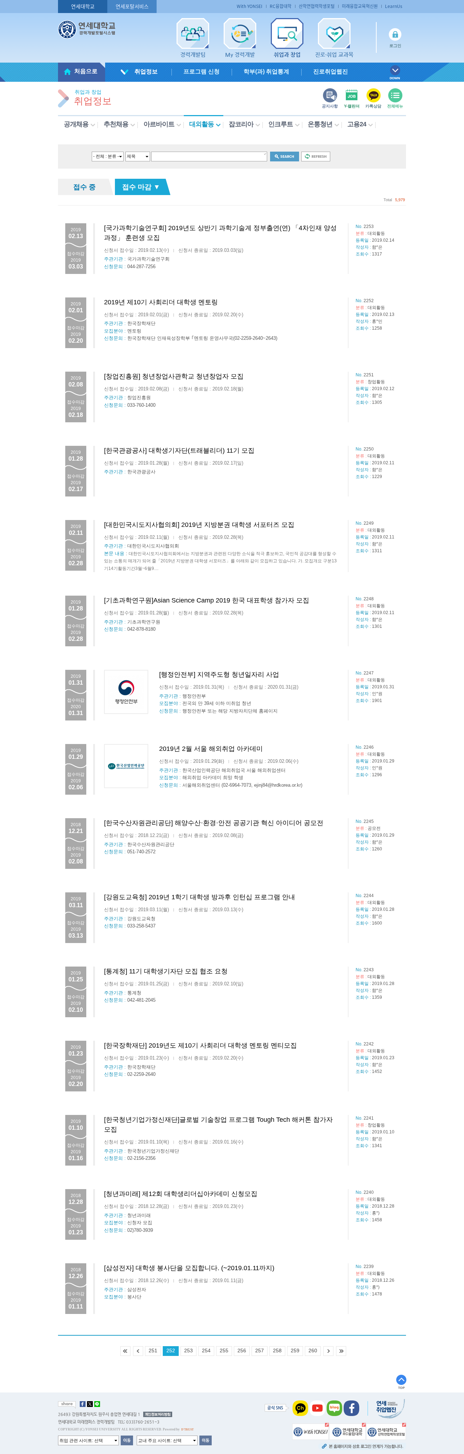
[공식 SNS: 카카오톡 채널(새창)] (300, 1408)
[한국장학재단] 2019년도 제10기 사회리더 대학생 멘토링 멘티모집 (200, 1045)
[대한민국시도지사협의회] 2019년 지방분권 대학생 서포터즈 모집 (199, 524)
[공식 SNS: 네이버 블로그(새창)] (334, 1408)
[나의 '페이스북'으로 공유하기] (83, 1404)
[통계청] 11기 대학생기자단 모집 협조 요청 (166, 971)
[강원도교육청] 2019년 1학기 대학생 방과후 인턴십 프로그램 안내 (199, 897)
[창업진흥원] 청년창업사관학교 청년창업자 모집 (174, 376)
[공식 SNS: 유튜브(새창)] (317, 1408)
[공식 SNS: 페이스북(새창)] (351, 1408)
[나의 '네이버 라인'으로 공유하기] (97, 1404)
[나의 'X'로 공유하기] (90, 1404)
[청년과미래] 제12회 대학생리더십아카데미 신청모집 (180, 1193)
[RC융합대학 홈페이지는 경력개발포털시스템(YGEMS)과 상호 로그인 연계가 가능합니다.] (347, 1431)
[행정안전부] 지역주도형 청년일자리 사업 (219, 674)
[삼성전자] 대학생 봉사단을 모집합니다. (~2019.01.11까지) (189, 1268)
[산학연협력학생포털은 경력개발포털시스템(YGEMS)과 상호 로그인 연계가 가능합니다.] (386, 1431)
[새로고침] (315, 156)
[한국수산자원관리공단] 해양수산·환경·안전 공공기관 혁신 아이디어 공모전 (213, 823)
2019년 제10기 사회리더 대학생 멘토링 (161, 302)
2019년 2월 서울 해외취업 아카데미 (211, 748)
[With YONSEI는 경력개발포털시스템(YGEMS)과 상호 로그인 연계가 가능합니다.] (310, 1431)
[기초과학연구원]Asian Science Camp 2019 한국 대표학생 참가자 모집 (206, 600)
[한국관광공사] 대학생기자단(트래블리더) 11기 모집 (179, 450)
